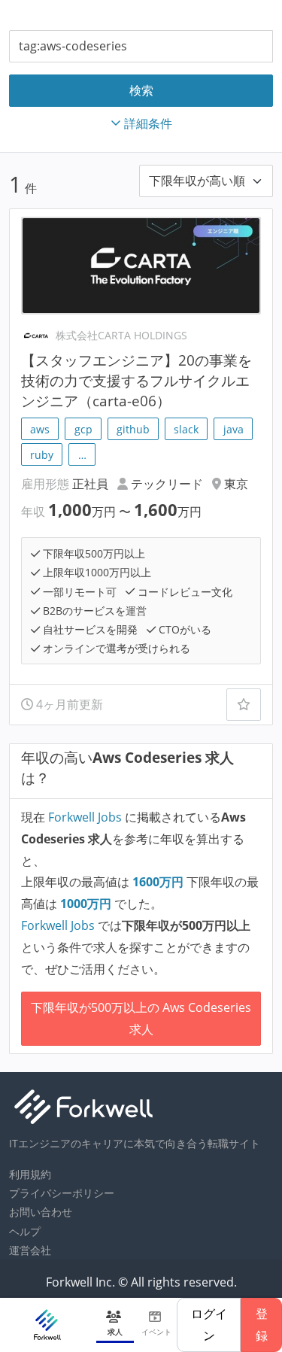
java (233, 429)
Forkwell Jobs (85, 817)
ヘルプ (25, 1231)
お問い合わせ (40, 1212)
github (133, 429)
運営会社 (30, 1250)
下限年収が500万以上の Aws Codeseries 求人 (141, 1018)
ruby (41, 455)
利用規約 (30, 1174)
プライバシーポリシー (61, 1193)
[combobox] (141, 46)
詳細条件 (148, 123)
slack (186, 429)
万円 (159, 881)
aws (40, 429)
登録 (262, 1324)
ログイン (209, 1324)
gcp (83, 429)
